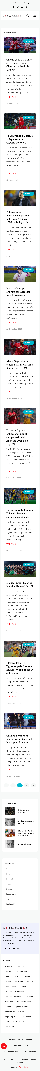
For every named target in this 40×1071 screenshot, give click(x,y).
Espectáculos (11, 894)
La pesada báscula (24, 844)
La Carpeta (26, 976)
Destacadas (20, 966)
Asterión (8, 991)
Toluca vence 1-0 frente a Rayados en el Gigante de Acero (19, 139)
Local (8, 874)
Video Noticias (25, 1017)
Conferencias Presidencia (15, 1022)
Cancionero (19, 991)
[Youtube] (22, 7)
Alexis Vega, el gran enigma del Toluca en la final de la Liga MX (20, 364)
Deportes (9, 889)
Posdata (8, 981)
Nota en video (10, 986)
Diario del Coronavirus (13, 996)
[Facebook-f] (13, 7)
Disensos (29, 996)
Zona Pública (10, 1012)
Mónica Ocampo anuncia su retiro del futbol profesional (18, 292)
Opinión (9, 899)
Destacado (9, 971)
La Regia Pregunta (24, 1001)
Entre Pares (9, 1001)
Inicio (8, 869)
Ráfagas (21, 1012)
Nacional (9, 879)
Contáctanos (30, 1051)
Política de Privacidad (20, 1045)
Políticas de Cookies (13, 1051)
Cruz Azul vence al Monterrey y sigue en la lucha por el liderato (19, 739)
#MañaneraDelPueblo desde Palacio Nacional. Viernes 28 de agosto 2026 (28, 833)
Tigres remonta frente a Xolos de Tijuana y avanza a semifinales (19, 513)
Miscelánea (19, 981)
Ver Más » (11, 97)
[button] (27, 15)
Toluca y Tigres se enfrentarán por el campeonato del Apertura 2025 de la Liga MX (17, 437)
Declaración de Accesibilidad (20, 1039)
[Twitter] (18, 7)
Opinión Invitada (21, 1007)
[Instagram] (26, 7)
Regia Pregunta (10, 1017)
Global (8, 884)
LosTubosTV (11, 904)
